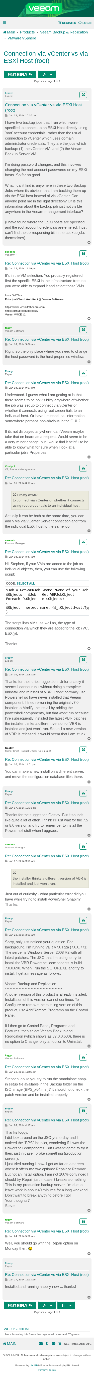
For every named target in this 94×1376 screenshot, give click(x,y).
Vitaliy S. (10, 466)
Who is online (17, 1329)
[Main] (47, 8)
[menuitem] (84, 23)
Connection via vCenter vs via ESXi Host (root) (46, 57)
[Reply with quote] (83, 95)
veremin (10, 540)
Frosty (9, 93)
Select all (26, 583)
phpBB (34, 1365)
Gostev (9, 748)
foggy (8, 327)
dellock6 (10, 251)
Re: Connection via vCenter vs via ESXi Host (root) (47, 263)
